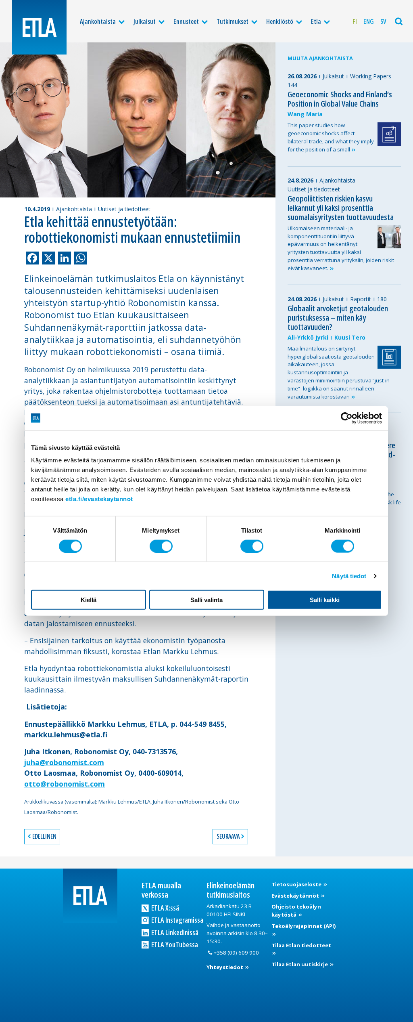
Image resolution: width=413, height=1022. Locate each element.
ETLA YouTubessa (174, 944)
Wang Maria (305, 114)
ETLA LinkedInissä (174, 932)
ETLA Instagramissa (176, 920)
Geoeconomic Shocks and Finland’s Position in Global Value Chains (340, 99)
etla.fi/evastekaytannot (99, 498)
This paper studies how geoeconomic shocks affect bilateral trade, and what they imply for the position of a (331, 137)
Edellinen (44, 836)
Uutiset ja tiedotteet (124, 209)
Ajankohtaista (98, 21)
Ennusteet (186, 21)
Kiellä (88, 599)
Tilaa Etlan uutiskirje (300, 964)
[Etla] (39, 27)
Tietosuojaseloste (297, 884)
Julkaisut (144, 21)
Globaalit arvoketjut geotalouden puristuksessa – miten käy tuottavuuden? (338, 317)
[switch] (161, 545)
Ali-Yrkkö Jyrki (308, 337)
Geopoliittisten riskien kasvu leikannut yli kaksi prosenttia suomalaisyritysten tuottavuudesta (341, 207)
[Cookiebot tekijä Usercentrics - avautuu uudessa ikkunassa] (346, 418)
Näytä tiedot (349, 575)
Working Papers (370, 76)
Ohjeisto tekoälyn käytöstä (296, 910)
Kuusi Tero (349, 337)
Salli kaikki (325, 599)
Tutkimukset (232, 21)
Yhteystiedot (225, 967)
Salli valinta (206, 599)
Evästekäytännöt (295, 895)
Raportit (360, 299)
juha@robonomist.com (64, 762)
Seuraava (228, 836)
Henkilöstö (279, 21)
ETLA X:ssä (164, 908)
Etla (316, 21)
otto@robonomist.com (64, 784)
